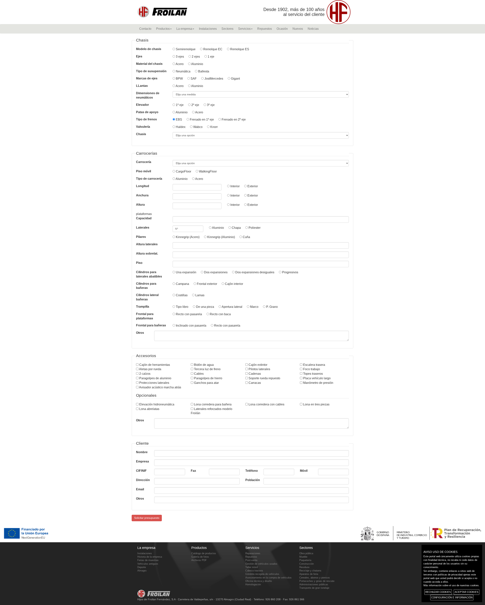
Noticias (313, 28)
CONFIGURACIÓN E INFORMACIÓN (451, 597)
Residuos (304, 567)
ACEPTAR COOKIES (466, 592)
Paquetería (305, 560)
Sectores (227, 28)
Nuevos (298, 28)
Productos (163, 28)
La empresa (184, 28)
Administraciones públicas (313, 584)
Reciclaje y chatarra (310, 570)
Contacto (145, 28)
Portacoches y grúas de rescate (316, 581)
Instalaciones (208, 28)
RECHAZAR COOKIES (438, 592)
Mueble (303, 556)
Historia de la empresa (149, 556)
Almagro (141, 570)
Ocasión (282, 28)
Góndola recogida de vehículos (262, 574)
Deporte (141, 567)
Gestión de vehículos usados (261, 563)
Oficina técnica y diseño (258, 581)
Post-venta (251, 560)
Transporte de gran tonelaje (314, 587)
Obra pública (306, 553)
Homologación (253, 584)
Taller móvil (251, 567)
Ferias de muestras (148, 560)
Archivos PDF (199, 560)
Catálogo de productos (203, 553)
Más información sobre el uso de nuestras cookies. (451, 585)
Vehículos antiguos (147, 563)
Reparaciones (252, 553)
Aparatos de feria (308, 574)
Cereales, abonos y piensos (314, 577)
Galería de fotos (200, 556)
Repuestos (264, 28)
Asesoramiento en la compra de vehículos (268, 577)
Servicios (244, 28)
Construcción (306, 563)
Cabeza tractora (254, 570)
